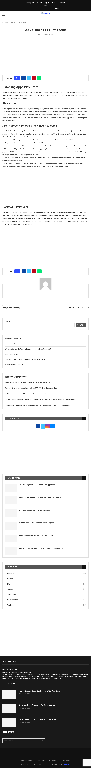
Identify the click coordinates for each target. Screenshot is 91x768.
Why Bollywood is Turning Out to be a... (34, 510)
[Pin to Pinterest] (34, 78)
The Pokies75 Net (11, 354)
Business (46, 573)
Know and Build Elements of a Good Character (38, 705)
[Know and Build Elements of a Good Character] (9, 708)
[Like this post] (18, 78)
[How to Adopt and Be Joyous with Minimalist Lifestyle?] (11, 538)
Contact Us (41, 761)
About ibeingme (27, 761)
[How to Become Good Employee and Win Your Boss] (9, 694)
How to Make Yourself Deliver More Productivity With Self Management (48, 400)
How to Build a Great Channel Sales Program (36, 523)
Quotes (46, 589)
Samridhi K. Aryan (11, 388)
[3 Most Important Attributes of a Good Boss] (9, 723)
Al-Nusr (8, 405)
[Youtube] (47, 8)
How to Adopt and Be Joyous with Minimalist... (37, 535)
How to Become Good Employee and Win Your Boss (39, 691)
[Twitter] (35, 8)
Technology (46, 594)
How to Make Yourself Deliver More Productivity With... (40, 497)
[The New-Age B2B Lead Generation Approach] (11, 488)
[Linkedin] (44, 8)
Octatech (66, 764)
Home (45, 6)
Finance (46, 579)
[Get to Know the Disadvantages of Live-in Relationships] (11, 551)
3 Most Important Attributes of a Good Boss (37, 719)
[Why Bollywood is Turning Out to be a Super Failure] (11, 513)
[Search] (87, 14)
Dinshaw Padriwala (12, 400)
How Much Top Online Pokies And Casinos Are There (25, 359)
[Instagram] (38, 8)
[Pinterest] (41, 8)
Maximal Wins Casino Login (15, 364)
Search (7, 321)
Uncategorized (46, 600)
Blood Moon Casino (12, 344)
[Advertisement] (45, 54)
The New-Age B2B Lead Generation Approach (37, 485)
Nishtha (8, 394)
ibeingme (52, 761)
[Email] (51, 8)
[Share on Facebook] (23, 78)
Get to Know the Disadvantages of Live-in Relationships (41, 548)
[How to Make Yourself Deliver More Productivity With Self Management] (11, 500)
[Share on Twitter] (29, 78)
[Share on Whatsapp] (39, 78)
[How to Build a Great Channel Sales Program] (11, 526)
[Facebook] (32, 8)
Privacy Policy (65, 761)
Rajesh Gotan (10, 382)
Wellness (46, 605)
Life (46, 584)
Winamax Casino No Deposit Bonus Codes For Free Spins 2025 (28, 349)
